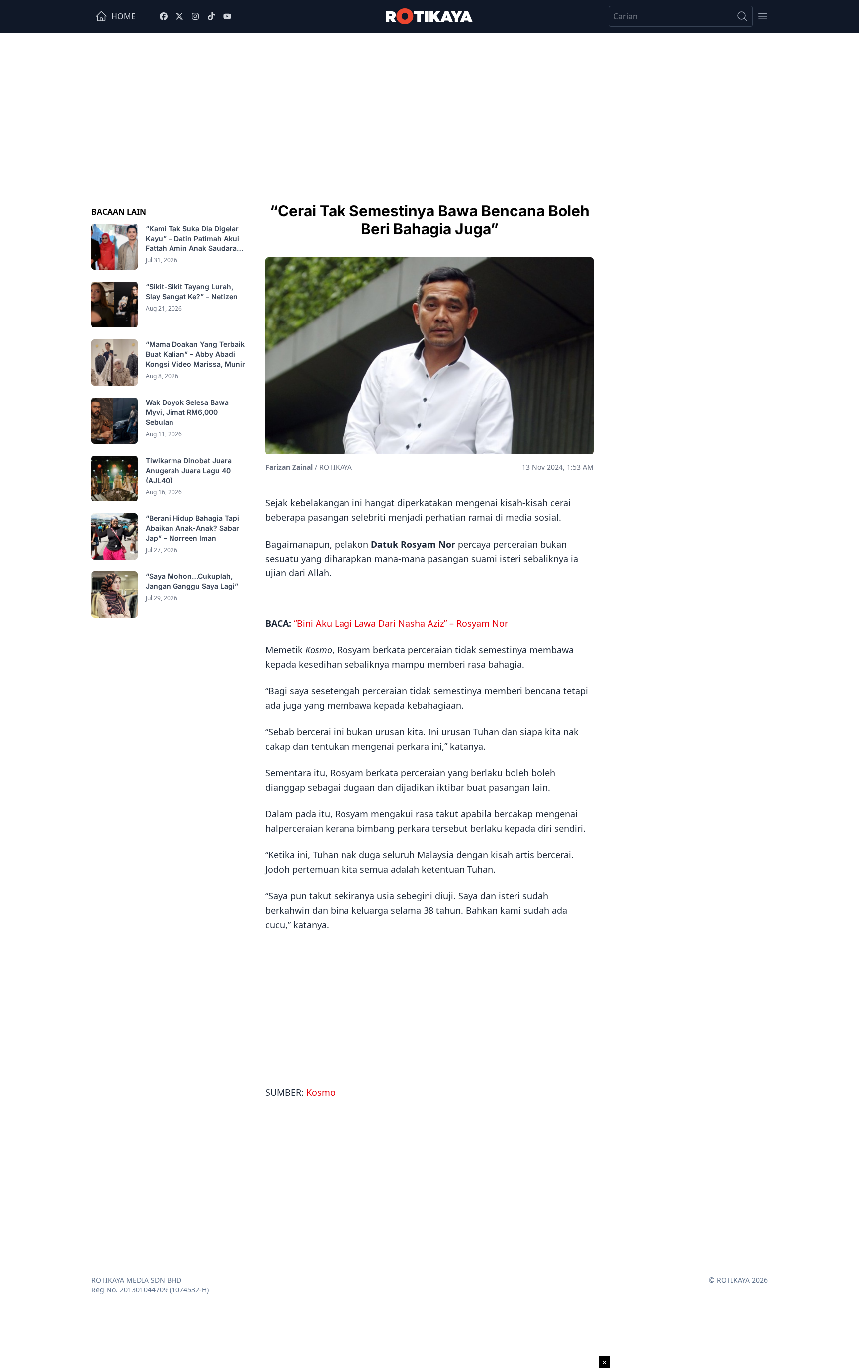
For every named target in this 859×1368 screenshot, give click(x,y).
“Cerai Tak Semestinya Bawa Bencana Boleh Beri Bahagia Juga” (430, 220)
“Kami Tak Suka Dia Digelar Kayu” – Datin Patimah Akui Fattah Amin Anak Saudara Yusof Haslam (192, 238)
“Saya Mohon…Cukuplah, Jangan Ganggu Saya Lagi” (193, 581)
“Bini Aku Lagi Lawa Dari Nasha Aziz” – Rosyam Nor (401, 623)
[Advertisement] (429, 107)
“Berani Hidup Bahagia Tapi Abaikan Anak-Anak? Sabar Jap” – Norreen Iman (192, 528)
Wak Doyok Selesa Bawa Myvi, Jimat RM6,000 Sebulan (187, 412)
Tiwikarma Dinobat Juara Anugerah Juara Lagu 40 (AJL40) (189, 470)
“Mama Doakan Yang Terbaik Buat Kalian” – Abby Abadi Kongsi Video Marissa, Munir (195, 354)
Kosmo (321, 1092)
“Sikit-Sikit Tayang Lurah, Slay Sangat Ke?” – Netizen (193, 291)
